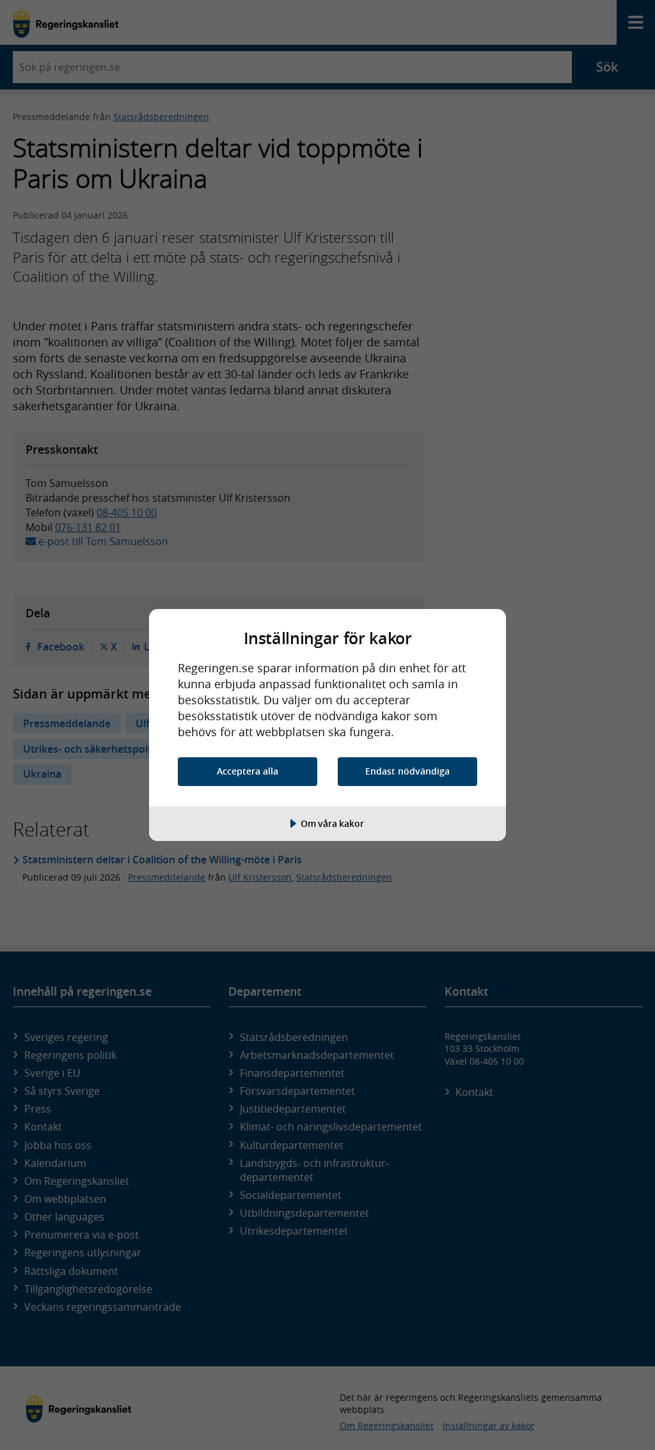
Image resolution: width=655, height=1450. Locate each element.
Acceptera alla (247, 771)
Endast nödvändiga (407, 771)
